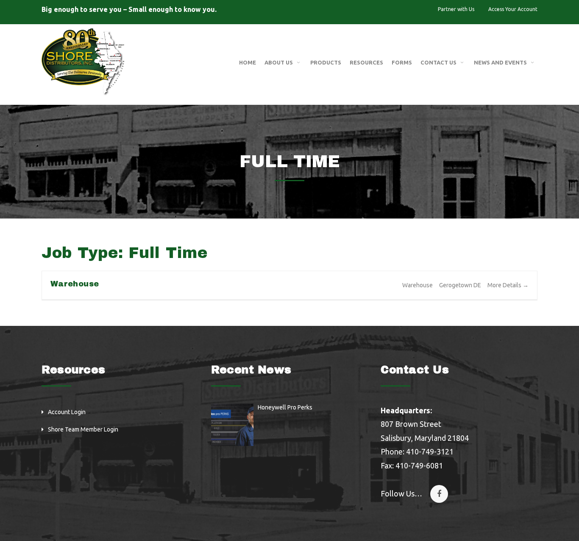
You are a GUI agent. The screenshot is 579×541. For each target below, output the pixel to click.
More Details (505, 285)
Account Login (67, 412)
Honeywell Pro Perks (285, 407)
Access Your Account (512, 9)
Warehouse (74, 284)
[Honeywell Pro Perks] (232, 425)
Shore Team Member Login (83, 429)
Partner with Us (456, 9)
